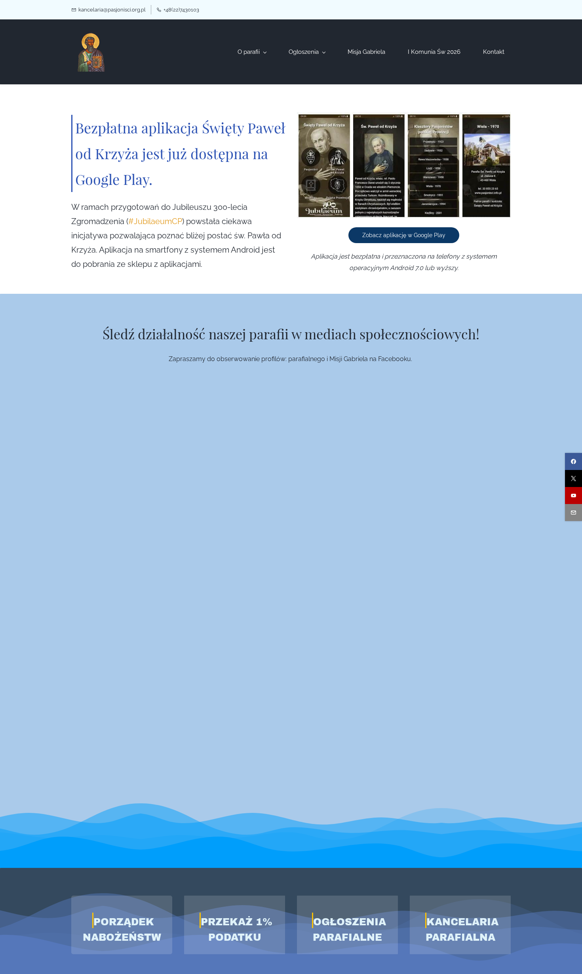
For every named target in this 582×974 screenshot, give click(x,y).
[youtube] (573, 495)
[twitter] (573, 478)
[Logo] (91, 52)
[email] (573, 512)
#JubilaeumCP (155, 221)
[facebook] (573, 461)
